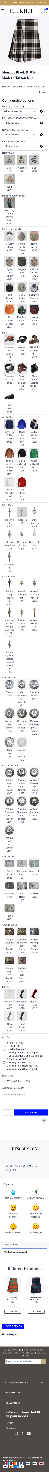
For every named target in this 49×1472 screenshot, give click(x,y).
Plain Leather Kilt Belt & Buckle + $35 (25, 1055)
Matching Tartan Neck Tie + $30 (23, 1065)
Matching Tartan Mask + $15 (21, 1062)
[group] (7, 83)
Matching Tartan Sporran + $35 (22, 1052)
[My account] (40, 11)
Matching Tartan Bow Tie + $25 (22, 1069)
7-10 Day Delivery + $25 (18, 1081)
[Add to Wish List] (44, 1120)
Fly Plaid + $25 (14, 1046)
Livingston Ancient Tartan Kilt (13, 1300)
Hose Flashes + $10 (16, 1049)
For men (9, 1423)
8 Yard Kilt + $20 (15, 1042)
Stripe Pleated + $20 (17, 1059)
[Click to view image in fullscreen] (24, 40)
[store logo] (21, 11)
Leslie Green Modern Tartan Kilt (36, 1300)
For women (10, 1428)
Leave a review (13, 1326)
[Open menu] (2, 11)
